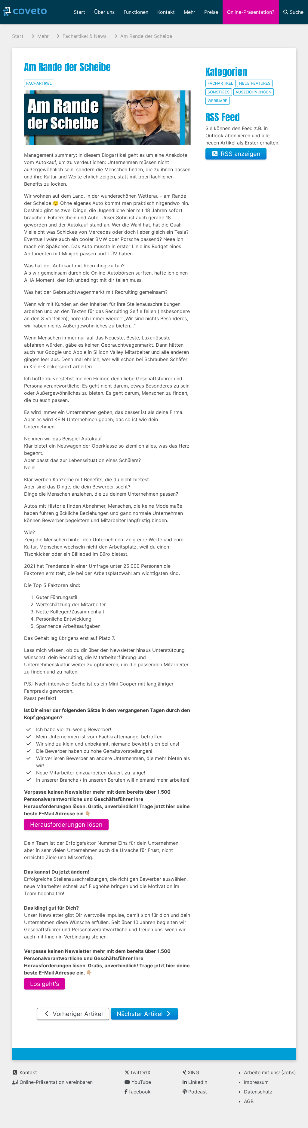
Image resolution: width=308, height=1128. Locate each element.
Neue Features (254, 83)
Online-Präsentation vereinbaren (55, 1082)
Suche (295, 12)
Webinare (217, 101)
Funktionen (136, 12)
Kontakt (27, 1072)
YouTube (140, 1082)
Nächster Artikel (141, 1013)
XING (192, 1072)
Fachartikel (39, 83)
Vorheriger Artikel (77, 1013)
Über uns (104, 12)
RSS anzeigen (239, 153)
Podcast (197, 1092)
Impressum (256, 1082)
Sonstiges (218, 92)
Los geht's (44, 983)
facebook (139, 1092)
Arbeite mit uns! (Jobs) (270, 1072)
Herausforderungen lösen (66, 824)
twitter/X (139, 1072)
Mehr (189, 12)
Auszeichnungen (254, 92)
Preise (211, 12)
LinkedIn (197, 1082)
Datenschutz (258, 1092)
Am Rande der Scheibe (67, 67)
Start (79, 12)
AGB (249, 1101)
